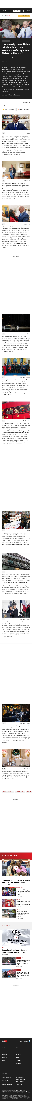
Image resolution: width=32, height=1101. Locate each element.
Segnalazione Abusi (23, 1098)
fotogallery (7, 791)
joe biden (19, 791)
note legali (5, 1080)
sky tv (18, 1051)
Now (17, 1057)
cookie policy (20, 1077)
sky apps (18, 1054)
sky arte (4, 1060)
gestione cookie (6, 1077)
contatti (28, 1092)
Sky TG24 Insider (24, 15)
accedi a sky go (23, 1041)
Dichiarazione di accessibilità (20, 1080)
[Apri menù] (2, 15)
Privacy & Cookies (12, 1091)
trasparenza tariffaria (15, 1092)
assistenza (22, 1092)
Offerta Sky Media (7, 1084)
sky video (4, 1057)
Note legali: (4, 1073)
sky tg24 (4, 1054)
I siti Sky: (4, 1047)
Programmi (19, 1067)
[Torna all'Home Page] (7, 15)
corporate (19, 1084)
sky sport (5, 1051)
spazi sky (18, 1063)
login (28, 10)
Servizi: (18, 1047)
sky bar (18, 1060)
